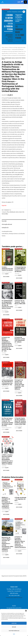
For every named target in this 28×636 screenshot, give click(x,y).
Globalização (8, 58)
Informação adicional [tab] (7, 224)
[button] (26, 610)
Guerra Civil (18, 58)
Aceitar (14, 623)
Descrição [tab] (4, 221)
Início (3, 47)
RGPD (14, 633)
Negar (14, 627)
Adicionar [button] (6, 276)
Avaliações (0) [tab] (5, 227)
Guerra (6, 47)
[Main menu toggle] (25, 2)
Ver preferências (14, 630)
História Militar (5, 213)
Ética (3, 58)
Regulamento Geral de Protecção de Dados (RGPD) (14, 576)
